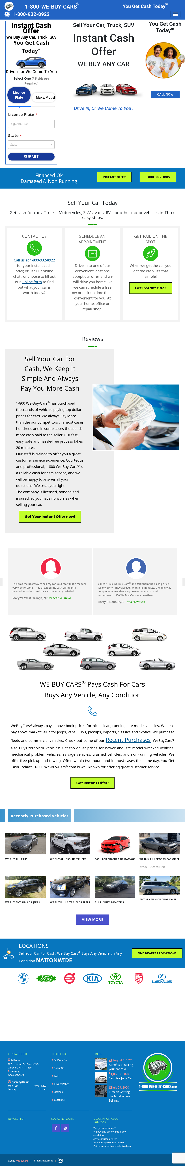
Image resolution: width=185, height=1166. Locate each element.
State (15, 135)
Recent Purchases (128, 739)
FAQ (56, 1076)
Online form (32, 281)
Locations (58, 1099)
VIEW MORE (92, 919)
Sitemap (58, 1091)
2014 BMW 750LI (136, 602)
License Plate (22, 114)
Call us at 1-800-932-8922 (34, 260)
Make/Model (45, 97)
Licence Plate (19, 95)
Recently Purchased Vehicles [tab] (39, 815)
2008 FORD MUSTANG (59, 598)
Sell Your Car (60, 1060)
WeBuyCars (22, 1160)
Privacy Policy (61, 1083)
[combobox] (31, 144)
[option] (49, 581)
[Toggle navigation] (175, 14)
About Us (58, 1068)
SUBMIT (31, 156)
